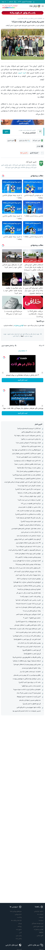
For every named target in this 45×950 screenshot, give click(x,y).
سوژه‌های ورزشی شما (16, 911)
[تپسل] (2, 121)
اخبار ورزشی (18, 914)
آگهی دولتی (40, 936)
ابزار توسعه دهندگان (37, 923)
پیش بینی (19, 936)
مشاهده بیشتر (21, 351)
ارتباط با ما (40, 914)
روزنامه (20, 926)
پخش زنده (19, 939)
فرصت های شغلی (38, 926)
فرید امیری (22, 73)
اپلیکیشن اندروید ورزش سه (9, 6)
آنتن (20, 933)
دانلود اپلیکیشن (38, 911)
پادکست (19, 917)
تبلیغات (41, 917)
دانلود (6, 132)
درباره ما (41, 920)
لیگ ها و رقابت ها (16, 920)
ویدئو (20, 923)
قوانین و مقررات (18, 326)
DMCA (41, 933)
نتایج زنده (19, 929)
